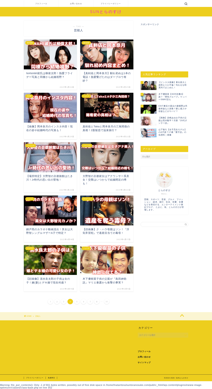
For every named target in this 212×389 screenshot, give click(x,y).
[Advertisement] (164, 46)
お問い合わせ (76, 3)
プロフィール (41, 3)
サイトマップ (144, 362)
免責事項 (51, 378)
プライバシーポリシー (111, 3)
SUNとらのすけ (106, 11)
